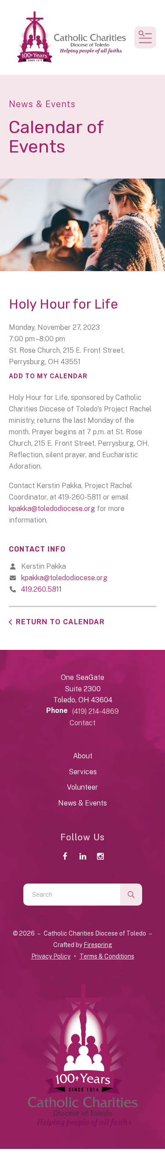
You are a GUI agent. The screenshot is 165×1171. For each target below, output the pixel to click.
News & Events (82, 803)
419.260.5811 (41, 589)
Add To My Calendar (48, 376)
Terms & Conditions (107, 956)
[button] (145, 37)
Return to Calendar (60, 622)
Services (83, 772)
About (82, 756)
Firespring (98, 944)
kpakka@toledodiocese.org (52, 508)
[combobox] (71, 895)
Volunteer (82, 787)
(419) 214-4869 (95, 711)
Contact (82, 723)
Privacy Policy (50, 956)
